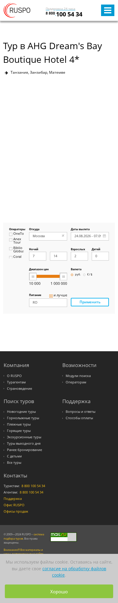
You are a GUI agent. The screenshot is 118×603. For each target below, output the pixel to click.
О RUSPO (14, 376)
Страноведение (19, 388)
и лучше (60, 295)
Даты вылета (80, 229)
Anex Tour (17, 240)
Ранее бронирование (24, 450)
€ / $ (89, 274)
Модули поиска (78, 376)
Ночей (33, 249)
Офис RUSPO (14, 505)
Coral (17, 257)
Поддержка (13, 499)
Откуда (34, 229)
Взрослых (78, 249)
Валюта (76, 269)
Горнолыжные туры (23, 418)
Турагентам (16, 382)
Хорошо (59, 591)
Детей (96, 249)
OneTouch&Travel (18, 234)
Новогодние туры (21, 411)
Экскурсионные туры (24, 437)
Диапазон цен (39, 269)
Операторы (16, 229)
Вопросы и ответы (80, 411)
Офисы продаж (16, 511)
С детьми (14, 456)
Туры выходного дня (24, 443)
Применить (90, 302)
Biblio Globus (18, 249)
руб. (77, 274)
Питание (35, 295)
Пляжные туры (19, 424)
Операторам (76, 382)
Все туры (14, 462)
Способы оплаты (79, 418)
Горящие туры (19, 431)
